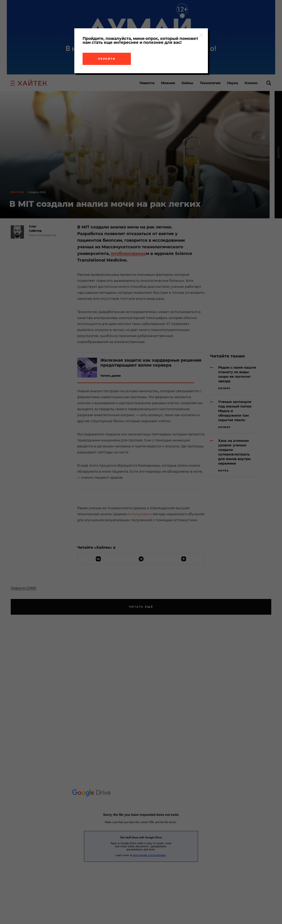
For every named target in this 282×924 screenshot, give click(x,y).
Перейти (107, 58)
